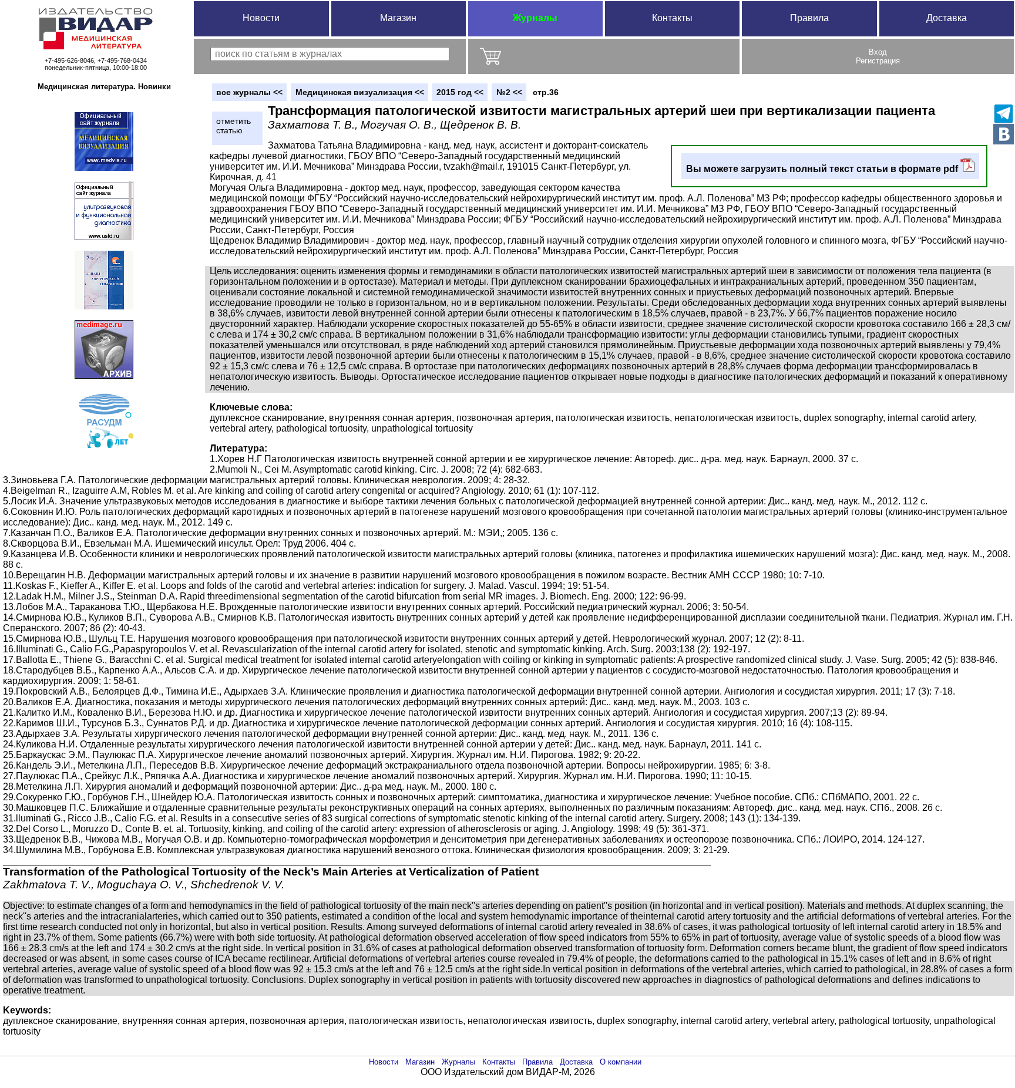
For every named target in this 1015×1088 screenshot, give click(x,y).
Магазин (398, 18)
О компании (620, 1061)
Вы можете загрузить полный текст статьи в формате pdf (823, 169)
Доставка (946, 18)
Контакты (672, 18)
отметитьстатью (233, 125)
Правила (809, 18)
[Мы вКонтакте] (1003, 134)
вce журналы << (249, 92)
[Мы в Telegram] (1003, 113)
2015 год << (459, 92)
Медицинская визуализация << (359, 92)
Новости (261, 18)
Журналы (535, 18)
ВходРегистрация (878, 56)
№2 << (509, 92)
